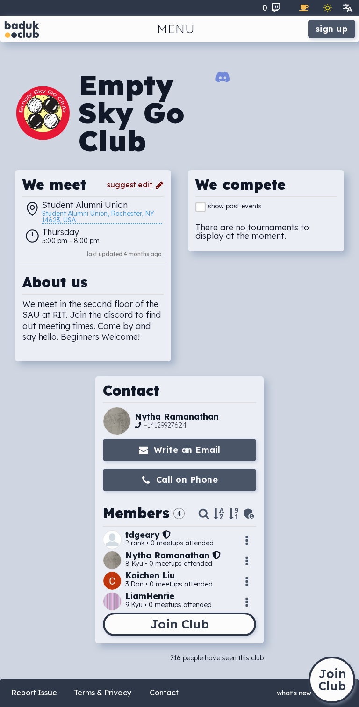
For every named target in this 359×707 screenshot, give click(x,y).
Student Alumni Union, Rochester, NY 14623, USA (99, 217)
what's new (294, 693)
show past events (235, 206)
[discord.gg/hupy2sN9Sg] (222, 79)
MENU (176, 28)
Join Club (179, 624)
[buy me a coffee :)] (304, 8)
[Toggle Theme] (328, 8)
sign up (332, 28)
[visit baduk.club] (22, 29)
